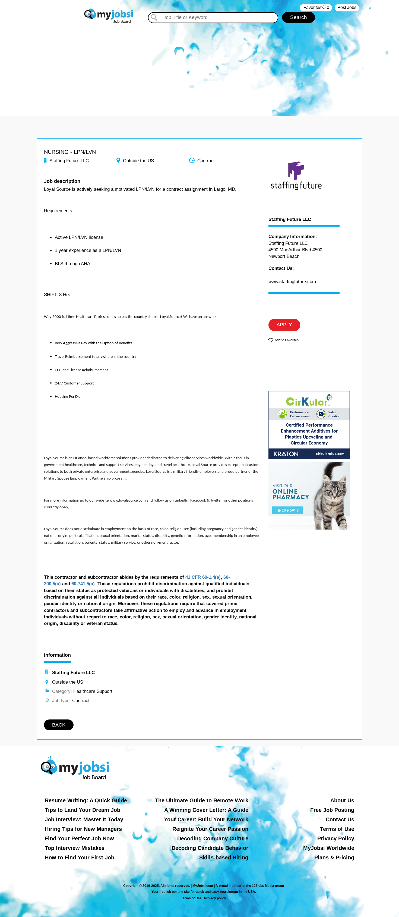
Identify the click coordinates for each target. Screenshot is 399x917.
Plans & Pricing (334, 857)
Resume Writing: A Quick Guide (86, 800)
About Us (342, 800)
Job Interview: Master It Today (84, 819)
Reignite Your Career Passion (210, 829)
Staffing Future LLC (289, 219)
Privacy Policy (335, 838)
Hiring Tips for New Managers (83, 829)
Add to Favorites (287, 340)
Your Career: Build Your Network (206, 819)
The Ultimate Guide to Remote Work (201, 800)
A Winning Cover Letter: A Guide (206, 810)
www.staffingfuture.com (292, 281)
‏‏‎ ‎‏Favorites (315, 7)
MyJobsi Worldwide (328, 848)
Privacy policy (215, 898)
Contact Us (340, 819)
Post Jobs (346, 7)
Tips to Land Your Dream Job (82, 810)
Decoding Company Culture (212, 838)
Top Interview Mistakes (74, 848)
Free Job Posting (332, 810)
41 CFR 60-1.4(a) (203, 577)
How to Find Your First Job (79, 857)
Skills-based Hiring (223, 857)
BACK (58, 725)
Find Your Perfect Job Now (79, 838)
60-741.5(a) (83, 583)
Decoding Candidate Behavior (210, 848)
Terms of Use (337, 829)
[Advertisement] (199, 65)
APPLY (284, 324)
